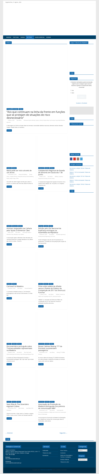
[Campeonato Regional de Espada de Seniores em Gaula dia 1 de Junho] (52, 137)
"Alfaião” (57, 294)
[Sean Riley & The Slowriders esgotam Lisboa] (20, 370)
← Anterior (9, 433)
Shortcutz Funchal (57, 296)
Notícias (29, 37)
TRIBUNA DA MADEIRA (46, 470)
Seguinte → (63, 433)
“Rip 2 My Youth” (27, 352)
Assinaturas (45, 455)
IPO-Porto (53, 236)
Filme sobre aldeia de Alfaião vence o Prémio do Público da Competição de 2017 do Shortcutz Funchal (51, 289)
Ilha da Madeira (30, 176)
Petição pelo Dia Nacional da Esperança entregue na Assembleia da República (49, 230)
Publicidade (45, 450)
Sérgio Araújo (12, 178)
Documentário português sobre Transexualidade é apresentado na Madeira (19, 348)
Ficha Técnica (63, 450)
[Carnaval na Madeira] (20, 252)
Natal (8, 178)
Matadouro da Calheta (19, 234)
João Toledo (21, 408)
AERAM (56, 176)
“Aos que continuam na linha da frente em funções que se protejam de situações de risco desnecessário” (36, 114)
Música (13, 401)
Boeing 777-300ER (61, 352)
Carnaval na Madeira (15, 286)
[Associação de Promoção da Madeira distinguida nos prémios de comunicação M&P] (52, 370)
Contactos (63, 453)
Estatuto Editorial (64, 459)
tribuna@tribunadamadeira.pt (12, 458)
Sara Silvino (19, 120)
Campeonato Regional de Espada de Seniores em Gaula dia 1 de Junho (51, 172)
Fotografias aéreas (22, 176)
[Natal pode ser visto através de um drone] (20, 137)
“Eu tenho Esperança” (60, 234)
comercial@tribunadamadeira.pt (13, 463)
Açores (8, 401)
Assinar (48, 37)
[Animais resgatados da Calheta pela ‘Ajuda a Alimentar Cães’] (20, 195)
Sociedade (15, 109)
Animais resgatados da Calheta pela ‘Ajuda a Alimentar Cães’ (19, 229)
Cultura (40, 284)
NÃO (73, 93)
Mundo (23, 37)
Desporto (41, 168)
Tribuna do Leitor (47, 453)
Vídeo (17, 178)
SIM (73, 90)
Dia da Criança (51, 178)
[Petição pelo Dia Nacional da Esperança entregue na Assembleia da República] (52, 195)
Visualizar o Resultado (81, 103)
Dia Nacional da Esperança (44, 236)
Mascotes (15, 226)
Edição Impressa (39, 37)
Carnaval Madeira (28, 288)
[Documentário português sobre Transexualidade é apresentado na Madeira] (20, 312)
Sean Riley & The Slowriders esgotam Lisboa (18, 405)
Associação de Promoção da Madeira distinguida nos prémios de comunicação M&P (51, 406)
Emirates (40, 354)
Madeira (8, 37)
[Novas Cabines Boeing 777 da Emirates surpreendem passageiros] (52, 312)
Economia (41, 344)
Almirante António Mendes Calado (31, 120)
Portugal (16, 37)
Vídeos (20, 109)
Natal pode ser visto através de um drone (19, 171)
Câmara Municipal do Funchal (13, 354)
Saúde (46, 226)
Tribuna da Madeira (23, 174)
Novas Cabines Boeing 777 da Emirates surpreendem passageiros (50, 348)
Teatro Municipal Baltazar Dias (26, 354)
